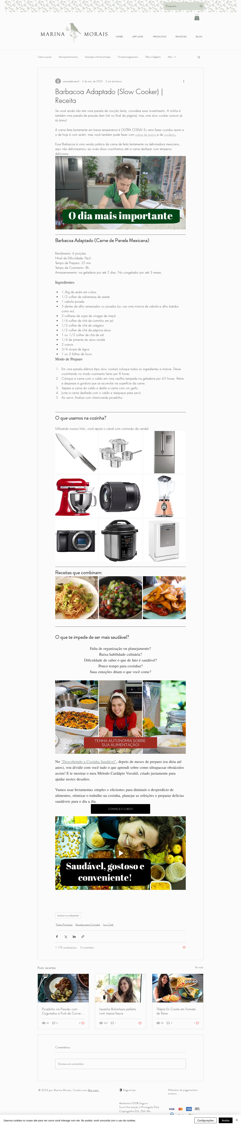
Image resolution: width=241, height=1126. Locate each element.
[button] (197, 17)
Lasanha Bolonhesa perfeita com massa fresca (117, 1011)
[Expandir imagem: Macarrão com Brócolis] (93, 580)
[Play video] (120, 192)
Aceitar (226, 1120)
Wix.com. (93, 1090)
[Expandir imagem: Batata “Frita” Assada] (181, 580)
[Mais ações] (184, 81)
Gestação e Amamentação (98, 57)
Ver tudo (199, 967)
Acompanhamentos (68, 57)
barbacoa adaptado (68, 915)
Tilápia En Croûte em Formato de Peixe (176, 1011)
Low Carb (108, 924)
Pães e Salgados (153, 57)
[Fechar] (237, 1120)
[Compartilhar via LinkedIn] (74, 936)
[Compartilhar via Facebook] (57, 936)
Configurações (205, 1120)
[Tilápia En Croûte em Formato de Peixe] (177, 988)
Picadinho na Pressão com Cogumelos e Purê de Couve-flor (61, 1011)
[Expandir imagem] (93, 435)
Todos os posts (45, 57)
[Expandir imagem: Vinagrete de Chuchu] (137, 580)
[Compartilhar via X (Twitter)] (65, 936)
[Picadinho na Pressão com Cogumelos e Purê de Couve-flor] (63, 988)
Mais (170, 57)
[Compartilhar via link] (83, 936)
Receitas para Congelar (88, 924)
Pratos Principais (64, 924)
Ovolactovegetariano (128, 57)
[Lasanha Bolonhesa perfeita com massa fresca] (120, 988)
